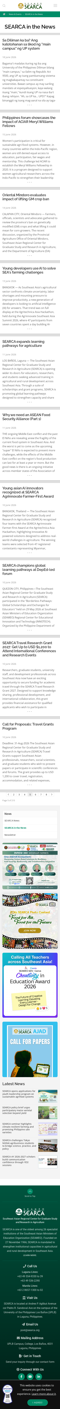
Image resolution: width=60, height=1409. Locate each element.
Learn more (29, 1255)
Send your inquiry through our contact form (30, 1361)
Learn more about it (44, 1394)
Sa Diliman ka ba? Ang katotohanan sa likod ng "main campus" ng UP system (26, 44)
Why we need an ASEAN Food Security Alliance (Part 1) (26, 417)
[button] (4, 5)
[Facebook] (21, 1376)
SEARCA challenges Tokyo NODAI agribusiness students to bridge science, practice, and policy (19, 1144)
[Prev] (8, 794)
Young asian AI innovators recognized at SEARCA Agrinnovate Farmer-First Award (28, 492)
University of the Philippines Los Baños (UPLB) (30, 1312)
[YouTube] (30, 1376)
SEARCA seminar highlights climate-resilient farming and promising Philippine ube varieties (18, 1128)
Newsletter (10, 835)
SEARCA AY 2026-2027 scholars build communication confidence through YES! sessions (18, 1160)
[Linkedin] (38, 1376)
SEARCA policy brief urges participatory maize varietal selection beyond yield (17, 1110)
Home (4, 14)
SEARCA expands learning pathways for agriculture (23, 344)
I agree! (37, 1402)
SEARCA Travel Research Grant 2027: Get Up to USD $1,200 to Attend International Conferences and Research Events (29, 649)
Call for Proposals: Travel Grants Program (28, 726)
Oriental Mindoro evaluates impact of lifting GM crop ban (25, 197)
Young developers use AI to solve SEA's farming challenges (29, 270)
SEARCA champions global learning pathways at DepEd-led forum (28, 569)
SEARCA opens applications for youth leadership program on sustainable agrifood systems (18, 1094)
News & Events (15, 14)
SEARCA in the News (15, 828)
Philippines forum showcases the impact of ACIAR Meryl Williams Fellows (29, 122)
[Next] (51, 794)
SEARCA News (12, 820)
